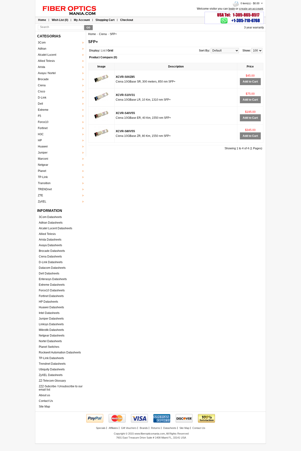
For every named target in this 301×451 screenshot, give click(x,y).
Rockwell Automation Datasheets (60, 352)
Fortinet (43, 128)
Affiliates (113, 428)
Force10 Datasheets (52, 290)
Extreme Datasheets (52, 284)
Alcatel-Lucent (47, 54)
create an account (251, 8)
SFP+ (113, 34)
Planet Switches (49, 346)
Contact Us (46, 401)
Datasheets (169, 428)
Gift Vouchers (129, 428)
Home (42, 20)
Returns (155, 428)
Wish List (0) (60, 20)
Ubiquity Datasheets (52, 369)
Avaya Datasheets (50, 245)
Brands (144, 428)
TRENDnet (45, 189)
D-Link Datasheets (51, 262)
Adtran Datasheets (51, 222)
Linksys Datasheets (51, 324)
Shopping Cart (105, 20)
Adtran (42, 48)
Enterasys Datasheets (53, 279)
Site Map (44, 406)
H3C (41, 134)
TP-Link (43, 177)
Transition (44, 183)
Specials (101, 428)
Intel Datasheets (49, 313)
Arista (41, 67)
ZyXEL (42, 201)
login (232, 8)
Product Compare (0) (103, 57)
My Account (82, 20)
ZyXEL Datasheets (51, 375)
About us (44, 395)
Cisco (41, 91)
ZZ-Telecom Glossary (52, 380)
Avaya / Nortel (47, 73)
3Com (42, 42)
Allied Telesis (46, 61)
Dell (40, 103)
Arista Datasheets (50, 239)
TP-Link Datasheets (51, 358)
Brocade (43, 79)
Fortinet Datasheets (51, 296)
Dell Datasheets (49, 273)
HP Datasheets (48, 301)
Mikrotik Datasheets (51, 330)
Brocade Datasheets (52, 251)
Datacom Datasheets (52, 267)
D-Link (42, 97)
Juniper (43, 152)
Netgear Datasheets (51, 335)
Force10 (43, 122)
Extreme (43, 109)
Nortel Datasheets (50, 341)
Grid (110, 50)
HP (40, 140)
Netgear (43, 164)
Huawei (43, 146)
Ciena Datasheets (50, 256)
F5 (39, 116)
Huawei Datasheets (51, 307)
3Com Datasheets (50, 217)
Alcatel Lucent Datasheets (55, 228)
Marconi (43, 158)
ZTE (40, 195)
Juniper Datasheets (51, 318)
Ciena (42, 85)
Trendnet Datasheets (52, 363)
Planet (42, 171)
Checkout (126, 20)
